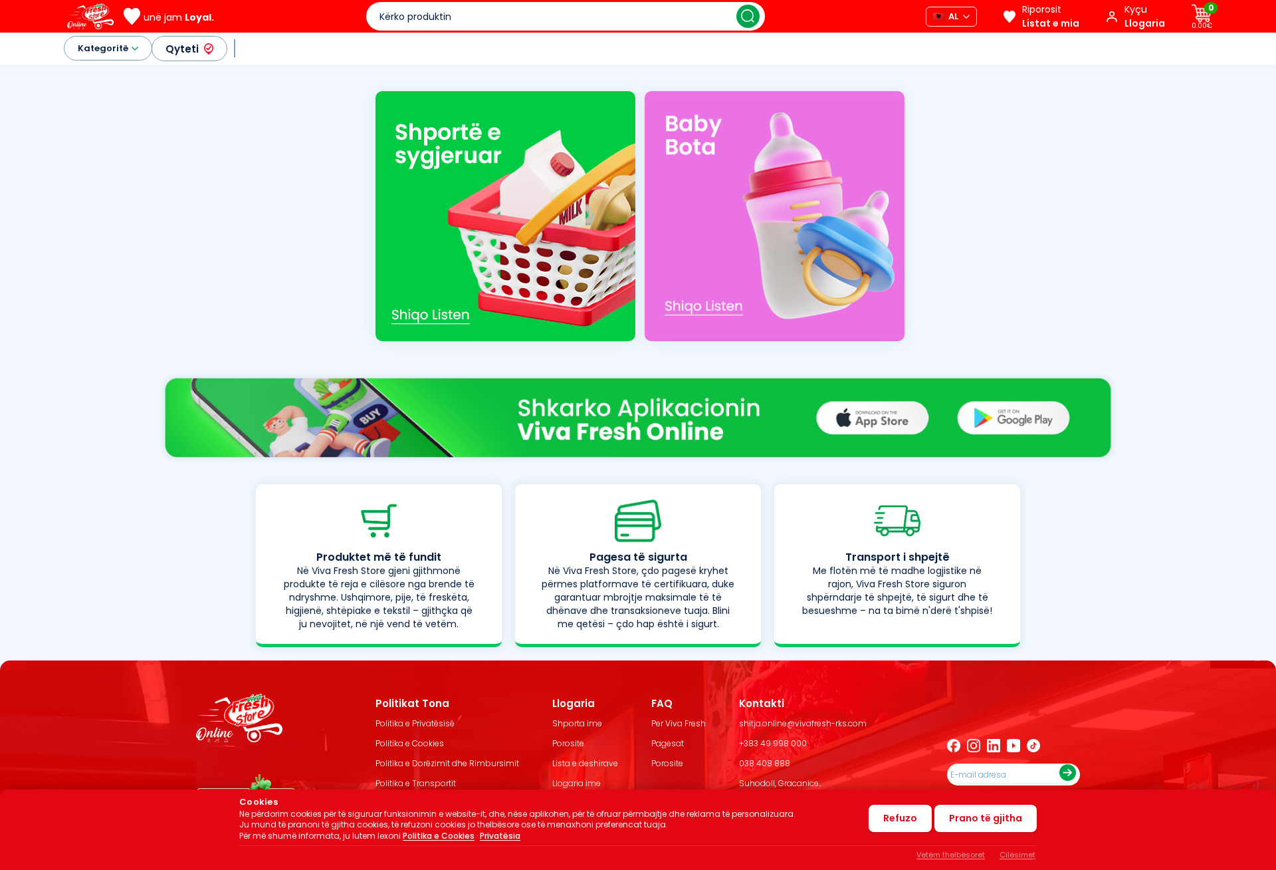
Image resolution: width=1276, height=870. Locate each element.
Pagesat (667, 743)
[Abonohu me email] (1067, 775)
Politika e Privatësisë (415, 723)
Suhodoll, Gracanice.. (780, 783)
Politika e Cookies (409, 743)
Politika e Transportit (415, 783)
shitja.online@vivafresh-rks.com (803, 723)
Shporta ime (577, 723)
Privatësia (500, 835)
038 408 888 (764, 763)
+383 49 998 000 (773, 743)
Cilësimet (1017, 854)
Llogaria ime (576, 783)
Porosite (568, 743)
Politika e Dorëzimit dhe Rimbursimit (447, 763)
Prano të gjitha (985, 818)
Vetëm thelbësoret (950, 854)
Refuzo (900, 818)
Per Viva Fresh (678, 723)
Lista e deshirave (585, 763)
